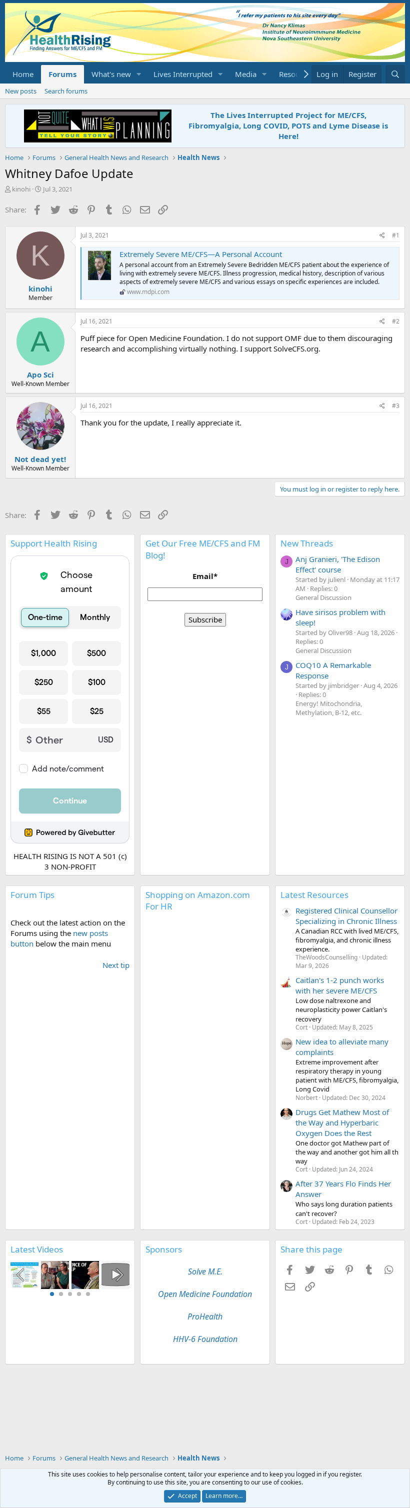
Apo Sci (40, 375)
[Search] (395, 74)
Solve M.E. (205, 1271)
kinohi (21, 189)
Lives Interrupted (183, 74)
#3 (396, 406)
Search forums (66, 91)
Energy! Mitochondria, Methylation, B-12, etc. (329, 708)
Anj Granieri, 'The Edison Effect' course (338, 564)
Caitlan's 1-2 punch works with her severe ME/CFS (340, 985)
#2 (396, 321)
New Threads (306, 543)
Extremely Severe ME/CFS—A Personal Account (201, 254)
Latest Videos (36, 1249)
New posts (20, 91)
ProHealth (205, 1316)
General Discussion (324, 597)
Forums (62, 74)
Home (23, 74)
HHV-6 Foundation (205, 1339)
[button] (139, 74)
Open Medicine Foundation (205, 1294)
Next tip (116, 965)
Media (245, 74)
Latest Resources (314, 894)
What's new (111, 74)
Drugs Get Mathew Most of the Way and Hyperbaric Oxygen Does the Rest (342, 1122)
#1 (396, 235)
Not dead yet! (40, 459)
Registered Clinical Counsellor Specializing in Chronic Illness (347, 916)
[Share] (382, 236)
